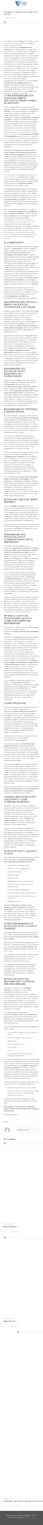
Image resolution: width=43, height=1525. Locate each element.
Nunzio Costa (22, 1130)
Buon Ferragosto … (11, 1227)
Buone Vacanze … (10, 1321)
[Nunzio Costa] (21, 3)
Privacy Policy (29, 1517)
